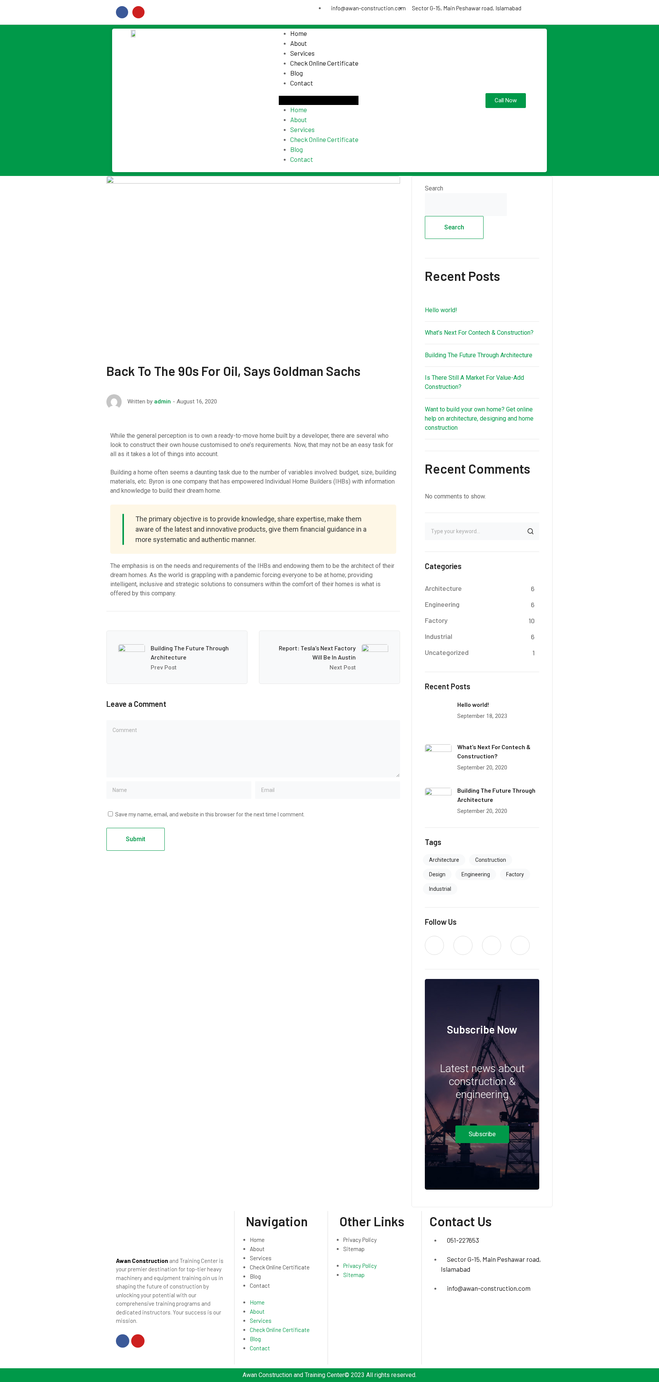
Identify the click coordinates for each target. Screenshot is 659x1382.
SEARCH (530, 531)
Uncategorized (447, 652)
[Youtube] (138, 12)
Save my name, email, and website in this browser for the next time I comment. (210, 814)
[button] (318, 100)
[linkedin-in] (491, 945)
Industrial (438, 636)
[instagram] (520, 945)
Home (298, 33)
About (298, 43)
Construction (490, 860)
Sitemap (354, 1248)
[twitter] (434, 945)
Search (434, 188)
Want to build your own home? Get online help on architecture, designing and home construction (479, 418)
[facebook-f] (463, 945)
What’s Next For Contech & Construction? (479, 332)
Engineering (442, 604)
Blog (296, 73)
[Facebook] (122, 12)
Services (302, 53)
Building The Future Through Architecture (478, 355)
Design (437, 874)
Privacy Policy (360, 1239)
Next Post (343, 667)
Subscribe (482, 1134)
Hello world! (441, 310)
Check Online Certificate (324, 63)
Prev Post (164, 667)
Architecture (443, 588)
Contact (301, 83)
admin (162, 401)
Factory (436, 620)
